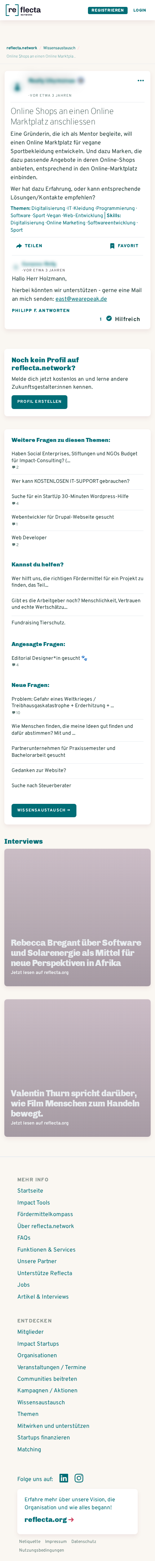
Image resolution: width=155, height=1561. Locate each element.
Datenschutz (83, 1542)
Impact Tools (33, 1203)
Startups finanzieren (43, 1438)
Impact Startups (38, 1344)
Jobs (23, 1285)
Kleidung (84, 209)
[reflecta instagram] (79, 1479)
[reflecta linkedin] (63, 1479)
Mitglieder (30, 1332)
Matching (29, 1450)
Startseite (30, 1191)
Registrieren (108, 10)
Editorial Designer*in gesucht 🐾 (50, 661)
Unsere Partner (37, 1261)
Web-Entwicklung (83, 216)
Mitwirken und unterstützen (53, 1426)
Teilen (34, 246)
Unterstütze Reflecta (44, 1273)
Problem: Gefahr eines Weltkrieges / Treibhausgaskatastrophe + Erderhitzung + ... (63, 706)
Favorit (128, 246)
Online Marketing (65, 223)
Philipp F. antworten (41, 311)
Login (139, 10)
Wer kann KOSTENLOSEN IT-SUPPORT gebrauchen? (70, 481)
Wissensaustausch (41, 1402)
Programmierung (115, 209)
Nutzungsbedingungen (41, 1550)
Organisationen (37, 1355)
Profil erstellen (39, 401)
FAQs (24, 1238)
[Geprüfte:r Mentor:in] (80, 81)
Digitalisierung (48, 209)
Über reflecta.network (45, 1226)
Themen (28, 1414)
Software (20, 216)
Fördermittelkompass (45, 1214)
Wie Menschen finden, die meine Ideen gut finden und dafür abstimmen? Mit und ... (72, 729)
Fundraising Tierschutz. (38, 623)
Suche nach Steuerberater (41, 785)
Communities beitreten (47, 1379)
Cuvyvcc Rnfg (39, 264)
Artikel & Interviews (43, 1297)
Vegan (54, 216)
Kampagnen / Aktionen (47, 1391)
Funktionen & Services (46, 1250)
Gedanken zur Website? (39, 770)
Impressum (56, 1542)
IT (69, 209)
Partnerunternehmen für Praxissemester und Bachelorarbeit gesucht (63, 751)
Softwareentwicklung (112, 223)
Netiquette (29, 1542)
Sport (39, 216)
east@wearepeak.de (81, 299)
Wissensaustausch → (44, 810)
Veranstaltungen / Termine (51, 1367)
